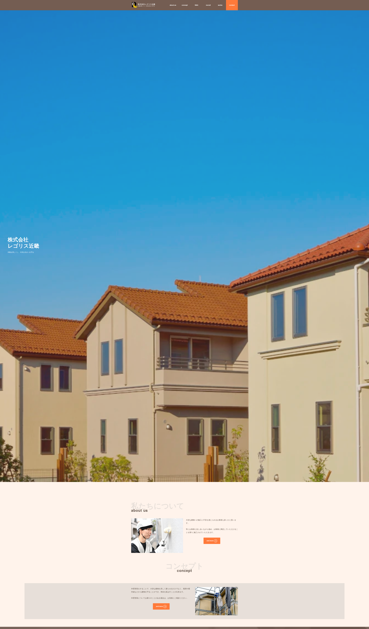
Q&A (196, 5)
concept (185, 5)
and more (210, 541)
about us (173, 5)
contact (232, 5)
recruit (208, 5)
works (220, 5)
